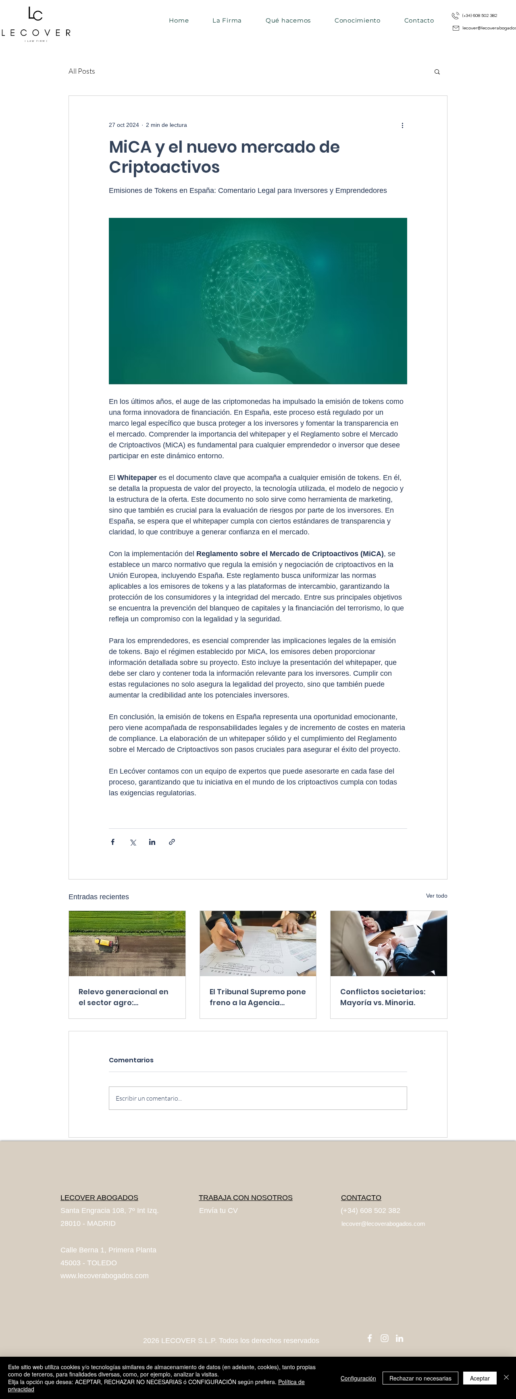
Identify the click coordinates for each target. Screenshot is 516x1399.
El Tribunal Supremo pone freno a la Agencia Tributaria (258, 997)
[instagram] (384, 1338)
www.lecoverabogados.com (104, 1276)
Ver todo (436, 895)
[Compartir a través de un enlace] (172, 842)
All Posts (82, 70)
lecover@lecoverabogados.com (383, 1223)
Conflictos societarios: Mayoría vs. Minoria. (382, 997)
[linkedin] (399, 1338)
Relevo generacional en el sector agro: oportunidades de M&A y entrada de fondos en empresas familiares (125, 997)
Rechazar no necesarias (420, 1378)
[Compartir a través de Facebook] (113, 842)
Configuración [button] (358, 1378)
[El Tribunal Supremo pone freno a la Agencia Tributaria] (258, 943)
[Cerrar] (506, 1378)
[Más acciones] (402, 125)
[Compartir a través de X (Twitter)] (132, 842)
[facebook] (369, 1338)
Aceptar (480, 1378)
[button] (437, 71)
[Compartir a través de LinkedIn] (152, 842)
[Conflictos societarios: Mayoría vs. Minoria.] (389, 943)
